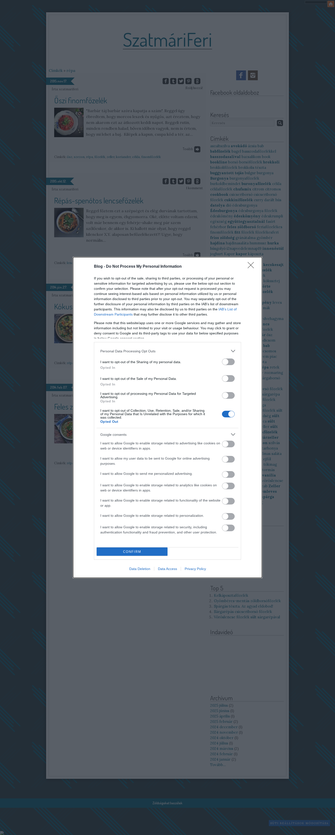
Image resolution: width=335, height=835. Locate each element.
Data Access (167, 569)
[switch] (228, 361)
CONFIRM (132, 552)
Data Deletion (139, 569)
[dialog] (167, 417)
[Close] (252, 266)
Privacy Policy (195, 569)
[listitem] (167, 351)
